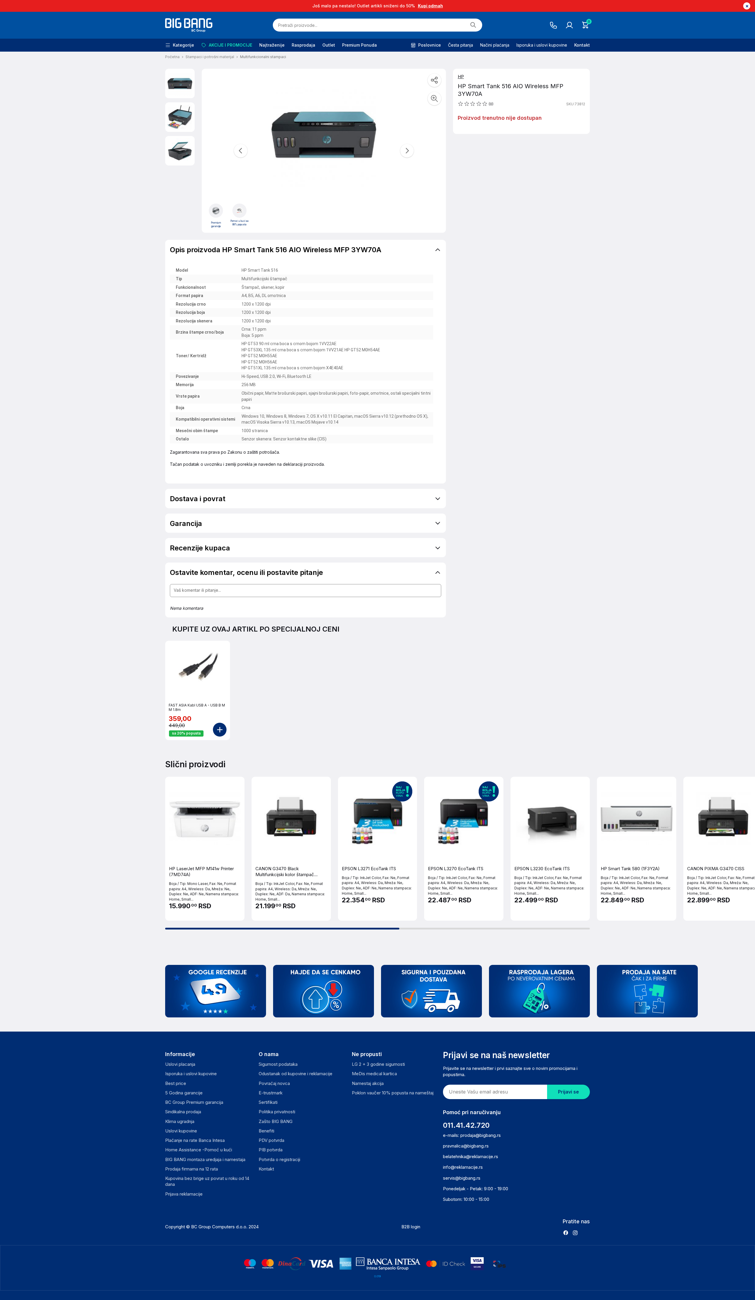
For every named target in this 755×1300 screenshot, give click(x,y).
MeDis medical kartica (374, 1073)
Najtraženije (272, 44)
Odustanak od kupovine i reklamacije (295, 1073)
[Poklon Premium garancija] (216, 210)
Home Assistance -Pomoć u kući (198, 1150)
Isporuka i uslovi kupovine (541, 44)
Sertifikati (268, 1102)
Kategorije (183, 44)
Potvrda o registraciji (279, 1159)
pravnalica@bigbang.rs (466, 1146)
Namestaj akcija (368, 1083)
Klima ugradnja (179, 1121)
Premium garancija (216, 224)
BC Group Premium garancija (194, 1102)
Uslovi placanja (180, 1064)
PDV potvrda (271, 1140)
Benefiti (266, 1131)
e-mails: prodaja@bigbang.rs (472, 1135)
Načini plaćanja (494, 44)
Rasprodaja (303, 44)
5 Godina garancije (184, 1093)
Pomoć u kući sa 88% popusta (239, 222)
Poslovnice (429, 44)
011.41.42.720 (466, 1125)
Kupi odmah (430, 5)
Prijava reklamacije (184, 1194)
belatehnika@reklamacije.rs (470, 1156)
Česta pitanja (460, 44)
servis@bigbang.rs (461, 1178)
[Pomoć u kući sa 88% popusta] (239, 210)
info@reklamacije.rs (463, 1167)
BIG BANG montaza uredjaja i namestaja (205, 1159)
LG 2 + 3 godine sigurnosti (378, 1064)
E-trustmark (271, 1093)
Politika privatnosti (277, 1111)
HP (461, 76)
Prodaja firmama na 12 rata (191, 1169)
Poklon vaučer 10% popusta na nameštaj (393, 1093)
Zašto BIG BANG (276, 1121)
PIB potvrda (271, 1150)
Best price (175, 1083)
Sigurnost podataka (278, 1064)
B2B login (410, 1226)
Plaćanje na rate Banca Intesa (195, 1140)
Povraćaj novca (274, 1083)
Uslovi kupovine (181, 1131)
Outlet (328, 44)
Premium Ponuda (359, 44)
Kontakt (582, 44)
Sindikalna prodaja (183, 1111)
